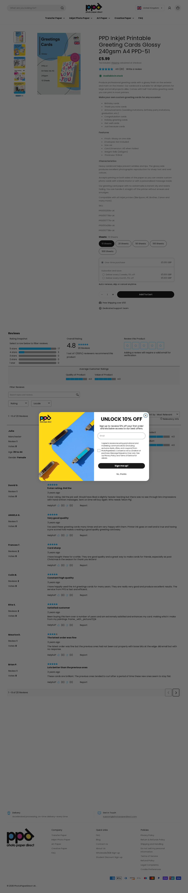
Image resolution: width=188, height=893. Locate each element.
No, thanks (121, 474)
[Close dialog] (146, 415)
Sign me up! (121, 465)
